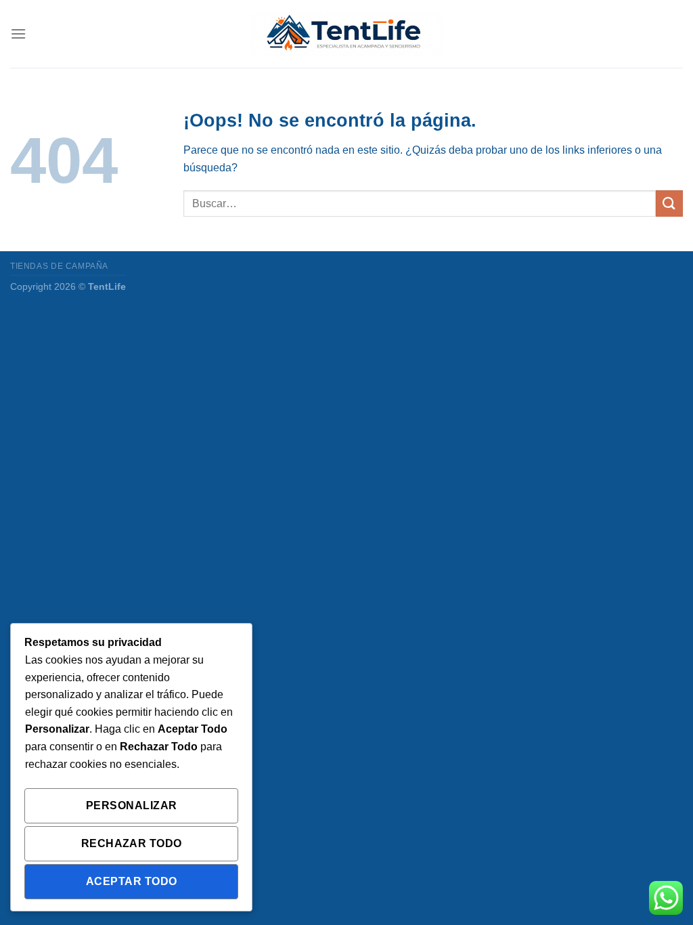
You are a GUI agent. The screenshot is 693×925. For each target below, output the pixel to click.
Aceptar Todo (131, 881)
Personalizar (131, 805)
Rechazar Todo (131, 843)
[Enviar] (669, 203)
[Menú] (18, 33)
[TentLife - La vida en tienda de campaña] (346, 34)
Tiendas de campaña (59, 266)
